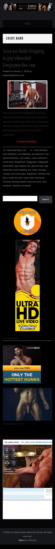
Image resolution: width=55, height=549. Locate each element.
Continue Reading (27, 141)
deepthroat (20, 162)
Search (6, 193)
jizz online (33, 170)
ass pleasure (38, 154)
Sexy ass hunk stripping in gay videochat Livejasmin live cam (23, 58)
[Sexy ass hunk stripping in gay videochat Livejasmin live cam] (27, 94)
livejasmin (32, 173)
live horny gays (18, 173)
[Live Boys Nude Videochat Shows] (27, 6)
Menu (27, 24)
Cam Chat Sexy (10, 338)
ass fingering (24, 154)
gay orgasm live (22, 166)
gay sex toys (37, 166)
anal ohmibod (40, 150)
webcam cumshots (22, 185)
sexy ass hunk (34, 181)
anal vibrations (10, 154)
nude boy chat (15, 177)
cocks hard (8, 162)
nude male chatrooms (34, 177)
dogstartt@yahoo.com (13, 75)
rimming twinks (19, 181)
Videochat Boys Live (16, 150)
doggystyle (31, 162)
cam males (25, 158)
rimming (7, 181)
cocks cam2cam (39, 158)
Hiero (21, 540)
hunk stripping (20, 170)
